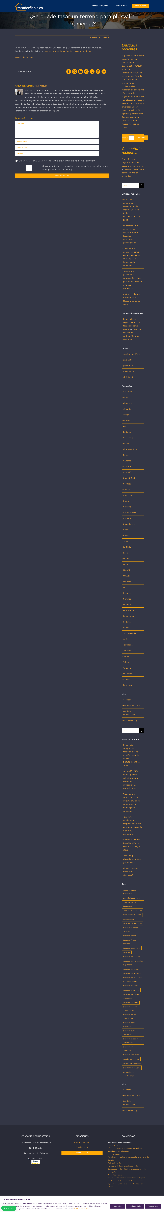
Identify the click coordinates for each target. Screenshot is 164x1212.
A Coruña (127, 392)
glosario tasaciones (131, 898)
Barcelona (128, 438)
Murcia (126, 587)
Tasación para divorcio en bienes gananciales (132, 859)
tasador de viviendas (132, 1063)
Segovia (127, 622)
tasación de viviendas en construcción (132, 979)
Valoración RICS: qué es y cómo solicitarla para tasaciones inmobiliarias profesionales (132, 79)
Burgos (126, 455)
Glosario (127, 507)
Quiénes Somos (114, 1154)
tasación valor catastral (129, 1049)
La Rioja (127, 547)
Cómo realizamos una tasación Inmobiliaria (125, 1148)
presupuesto (128, 919)
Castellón (127, 472)
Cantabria (128, 466)
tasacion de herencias (132, 923)
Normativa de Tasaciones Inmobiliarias (123, 1166)
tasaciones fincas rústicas (130, 929)
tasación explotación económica (132, 996)
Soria (125, 639)
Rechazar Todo (135, 1206)
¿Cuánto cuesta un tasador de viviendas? (132, 871)
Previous (96, 37)
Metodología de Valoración (118, 1151)
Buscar (125, 138)
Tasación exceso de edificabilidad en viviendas (133, 172)
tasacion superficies (131, 948)
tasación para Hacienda (129, 1024)
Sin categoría (129, 633)
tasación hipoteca (130, 1002)
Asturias (127, 420)
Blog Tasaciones (130, 449)
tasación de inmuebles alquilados (133, 963)
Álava (125, 397)
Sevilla (126, 628)
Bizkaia (126, 443)
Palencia (127, 604)
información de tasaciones (129, 904)
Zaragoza (127, 685)
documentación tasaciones (129, 892)
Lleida (126, 558)
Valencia (127, 668)
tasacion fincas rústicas (129, 942)
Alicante (127, 409)
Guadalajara (129, 524)
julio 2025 (128, 360)
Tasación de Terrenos (24, 57)
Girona (126, 501)
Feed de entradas (131, 705)
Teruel (126, 656)
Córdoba (127, 484)
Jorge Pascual (40, 85)
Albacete (127, 403)
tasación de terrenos (132, 973)
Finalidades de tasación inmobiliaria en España (127, 1181)
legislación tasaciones (132, 910)
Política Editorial (114, 1163)
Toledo (126, 662)
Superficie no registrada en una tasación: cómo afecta (132, 162)
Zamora (127, 679)
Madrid (126, 570)
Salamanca (128, 616)
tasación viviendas (131, 1055)
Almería (127, 415)
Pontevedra (128, 610)
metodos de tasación (132, 915)
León (125, 553)
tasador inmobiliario (131, 1068)
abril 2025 (128, 377)
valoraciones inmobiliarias (128, 1074)
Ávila (125, 426)
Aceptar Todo (153, 1206)
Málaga (126, 576)
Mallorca (127, 581)
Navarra (127, 593)
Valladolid (128, 673)
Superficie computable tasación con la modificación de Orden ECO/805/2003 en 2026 (133, 62)
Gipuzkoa (127, 495)
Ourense (127, 599)
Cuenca (126, 489)
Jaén (125, 541)
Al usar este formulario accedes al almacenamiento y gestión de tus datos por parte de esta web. (75, 168)
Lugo (125, 564)
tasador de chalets (131, 1059)
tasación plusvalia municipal (131, 1032)
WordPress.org (130, 720)
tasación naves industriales (129, 1016)
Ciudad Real (129, 478)
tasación (126, 952)
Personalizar (117, 1206)
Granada (127, 518)
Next (105, 37)
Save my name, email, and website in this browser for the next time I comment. (56, 161)
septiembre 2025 (131, 354)
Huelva (126, 530)
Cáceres (127, 461)
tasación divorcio (130, 986)
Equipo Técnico (114, 1145)
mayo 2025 (128, 371)
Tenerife (127, 650)
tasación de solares (131, 969)
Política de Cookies (81, 1209)
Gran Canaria (129, 512)
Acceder (127, 700)
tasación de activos (131, 957)
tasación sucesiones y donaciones (132, 1041)
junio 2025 (128, 365)
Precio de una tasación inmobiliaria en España (126, 1178)
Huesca (126, 535)
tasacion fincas (129, 936)
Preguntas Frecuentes (116, 1175)
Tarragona (128, 645)
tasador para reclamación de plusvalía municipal (67, 51)
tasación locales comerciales (130, 1009)
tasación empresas (131, 990)
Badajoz (127, 432)
